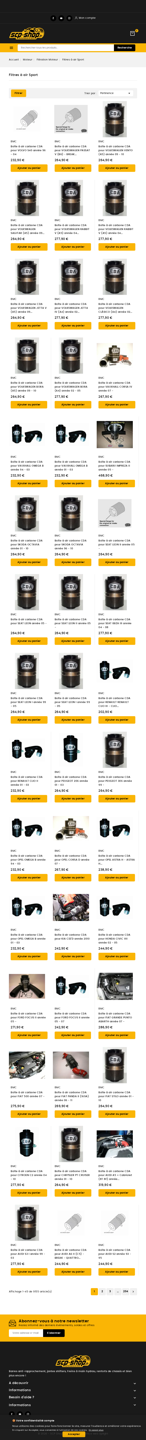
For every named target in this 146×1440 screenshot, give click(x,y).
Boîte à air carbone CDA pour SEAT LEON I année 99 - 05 (28, 702)
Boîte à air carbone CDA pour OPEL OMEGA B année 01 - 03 (28, 939)
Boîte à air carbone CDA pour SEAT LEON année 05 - (29, 621)
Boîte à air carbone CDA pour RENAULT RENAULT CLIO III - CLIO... (114, 702)
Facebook (53, 18)
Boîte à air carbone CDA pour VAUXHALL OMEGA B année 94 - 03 (27, 466)
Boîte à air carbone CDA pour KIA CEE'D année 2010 (72, 937)
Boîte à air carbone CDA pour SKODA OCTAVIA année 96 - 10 (71, 544)
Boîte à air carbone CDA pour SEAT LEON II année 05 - (116, 544)
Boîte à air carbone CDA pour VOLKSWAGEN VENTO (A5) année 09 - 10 (115, 150)
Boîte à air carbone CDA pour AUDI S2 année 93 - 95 (114, 1254)
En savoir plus (96, 1430)
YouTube (61, 18)
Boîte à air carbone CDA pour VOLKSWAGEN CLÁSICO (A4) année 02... (115, 308)
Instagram (69, 18)
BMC (14, 141)
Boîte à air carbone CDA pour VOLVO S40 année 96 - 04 (28, 150)
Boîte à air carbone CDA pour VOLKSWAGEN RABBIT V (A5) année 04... (72, 229)
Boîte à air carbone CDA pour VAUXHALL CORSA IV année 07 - (115, 387)
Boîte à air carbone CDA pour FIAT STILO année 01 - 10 (116, 1096)
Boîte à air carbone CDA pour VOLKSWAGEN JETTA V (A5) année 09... (29, 308)
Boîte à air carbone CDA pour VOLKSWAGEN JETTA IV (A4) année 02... (71, 308)
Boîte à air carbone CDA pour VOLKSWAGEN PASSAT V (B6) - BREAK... (72, 150)
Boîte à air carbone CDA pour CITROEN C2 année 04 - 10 (29, 1175)
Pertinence (115, 93)
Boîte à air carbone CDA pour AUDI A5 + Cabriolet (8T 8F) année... (115, 1175)
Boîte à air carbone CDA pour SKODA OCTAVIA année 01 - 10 (27, 544)
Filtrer (17, 91)
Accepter (74, 1434)
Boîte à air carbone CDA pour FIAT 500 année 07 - (28, 1094)
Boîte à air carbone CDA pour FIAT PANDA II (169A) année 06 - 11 (72, 1096)
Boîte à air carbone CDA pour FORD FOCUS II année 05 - (28, 1017)
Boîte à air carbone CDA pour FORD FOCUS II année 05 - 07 (72, 1017)
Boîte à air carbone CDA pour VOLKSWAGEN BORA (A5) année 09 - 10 (27, 387)
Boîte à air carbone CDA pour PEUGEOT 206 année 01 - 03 (71, 781)
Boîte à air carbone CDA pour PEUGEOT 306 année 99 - (115, 781)
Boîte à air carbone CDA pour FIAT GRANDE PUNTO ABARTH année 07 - (115, 1017)
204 (125, 1291)
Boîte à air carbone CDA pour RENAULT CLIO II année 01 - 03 (27, 781)
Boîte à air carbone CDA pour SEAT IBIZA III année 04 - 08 (115, 623)
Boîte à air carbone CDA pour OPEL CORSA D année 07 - (72, 860)
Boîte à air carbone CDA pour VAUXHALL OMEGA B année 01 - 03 (71, 466)
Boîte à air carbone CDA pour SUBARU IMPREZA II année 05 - (114, 466)
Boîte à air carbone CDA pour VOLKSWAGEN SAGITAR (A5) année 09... (27, 229)
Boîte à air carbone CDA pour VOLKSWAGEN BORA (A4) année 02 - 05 (71, 387)
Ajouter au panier (29, 168)
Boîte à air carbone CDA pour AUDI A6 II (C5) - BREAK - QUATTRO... (71, 1254)
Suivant (133, 1291)
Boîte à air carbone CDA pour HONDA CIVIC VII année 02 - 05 (114, 939)
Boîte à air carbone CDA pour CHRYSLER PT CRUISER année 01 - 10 (72, 1175)
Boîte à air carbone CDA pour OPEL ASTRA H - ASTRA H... (116, 860)
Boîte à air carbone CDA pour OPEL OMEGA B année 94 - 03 (28, 860)
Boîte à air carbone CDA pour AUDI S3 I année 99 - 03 (28, 1254)
